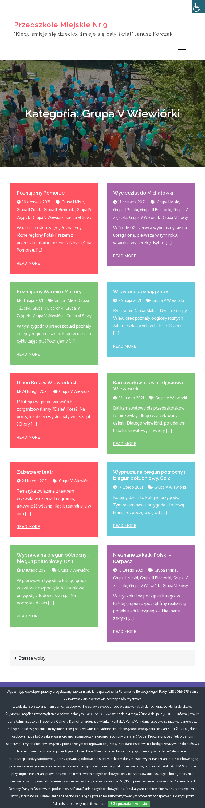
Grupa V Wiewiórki (48, 217)
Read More (28, 263)
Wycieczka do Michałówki (143, 193)
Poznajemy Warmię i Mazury (49, 291)
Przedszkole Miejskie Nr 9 (61, 25)
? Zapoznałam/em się (129, 804)
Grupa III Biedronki (59, 209)
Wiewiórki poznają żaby (140, 291)
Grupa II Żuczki (29, 209)
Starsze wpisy (32, 658)
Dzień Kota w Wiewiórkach (47, 382)
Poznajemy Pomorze (41, 193)
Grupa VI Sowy (79, 217)
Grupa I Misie (73, 202)
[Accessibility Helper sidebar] (198, 6)
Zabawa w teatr (35, 472)
